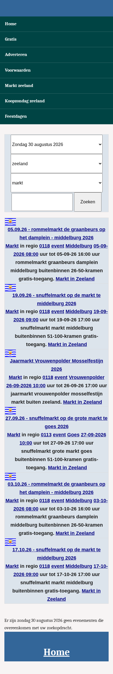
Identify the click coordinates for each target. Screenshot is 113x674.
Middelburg (79, 246)
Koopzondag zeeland (25, 101)
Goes (73, 434)
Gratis (10, 39)
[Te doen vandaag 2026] (56, 8)
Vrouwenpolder (86, 377)
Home (10, 23)
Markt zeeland (19, 85)
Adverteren (16, 54)
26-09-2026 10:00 (26, 385)
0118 (44, 246)
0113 (46, 434)
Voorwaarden (18, 70)
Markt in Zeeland (75, 279)
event (57, 246)
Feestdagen (16, 116)
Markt (12, 246)
